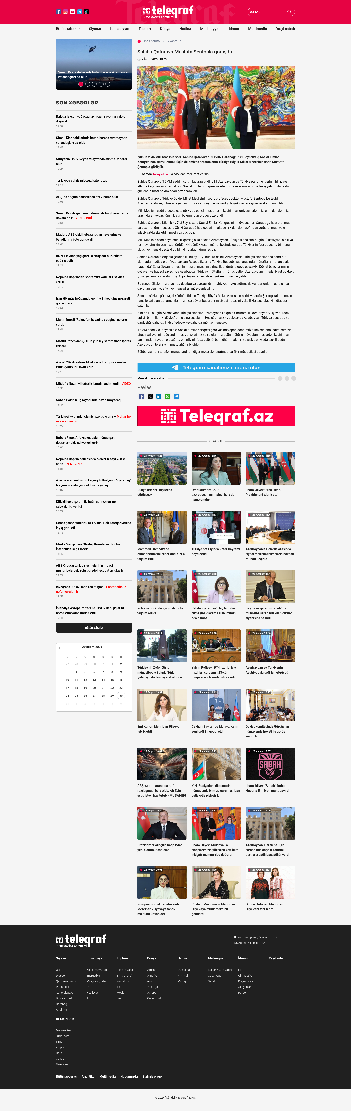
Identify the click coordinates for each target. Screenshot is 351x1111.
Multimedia (257, 29)
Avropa (151, 992)
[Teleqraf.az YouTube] (72, 12)
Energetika (93, 975)
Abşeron (61, 1047)
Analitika (61, 1009)
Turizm (91, 998)
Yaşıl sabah (285, 29)
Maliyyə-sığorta (96, 981)
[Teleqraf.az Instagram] (65, 12)
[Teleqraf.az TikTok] (86, 12)
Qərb (59, 1053)
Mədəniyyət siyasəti (220, 969)
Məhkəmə (184, 969)
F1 (240, 969)
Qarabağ (61, 1004)
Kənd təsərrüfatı (97, 969)
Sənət (211, 981)
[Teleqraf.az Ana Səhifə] (168, 11)
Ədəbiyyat (214, 975)
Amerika (152, 975)
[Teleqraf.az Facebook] (58, 12)
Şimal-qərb (62, 1036)
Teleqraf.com (161, 174)
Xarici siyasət (64, 992)
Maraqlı (182, 981)
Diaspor (61, 975)
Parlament (62, 987)
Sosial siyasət (125, 969)
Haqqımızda (129, 1076)
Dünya (165, 29)
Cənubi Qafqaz (156, 998)
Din (119, 998)
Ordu (59, 969)
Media (121, 992)
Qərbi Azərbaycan (67, 981)
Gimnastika (245, 975)
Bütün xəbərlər (68, 29)
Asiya (150, 981)
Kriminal (183, 975)
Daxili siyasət (64, 998)
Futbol (242, 992)
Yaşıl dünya (124, 981)
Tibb (119, 987)
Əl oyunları (245, 987)
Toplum (145, 29)
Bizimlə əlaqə (152, 1076)
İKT (89, 987)
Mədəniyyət (210, 29)
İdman (234, 29)
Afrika (151, 969)
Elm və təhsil (124, 975)
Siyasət (95, 29)
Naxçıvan (62, 1064)
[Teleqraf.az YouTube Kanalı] (216, 416)
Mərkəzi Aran (64, 1030)
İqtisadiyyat (119, 29)
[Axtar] (289, 12)
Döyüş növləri (246, 981)
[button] (80, 84)
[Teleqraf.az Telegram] (79, 12)
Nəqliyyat (92, 992)
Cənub (60, 1058)
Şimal (59, 1041)
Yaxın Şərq (153, 987)
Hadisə (185, 29)
